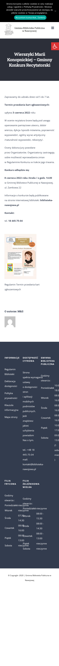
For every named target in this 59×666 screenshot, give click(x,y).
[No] (55, 11)
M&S (20, 311)
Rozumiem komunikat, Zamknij (30, 17)
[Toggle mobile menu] (52, 27)
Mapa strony (11, 417)
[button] (55, 46)
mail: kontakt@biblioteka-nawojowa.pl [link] (33, 464)
